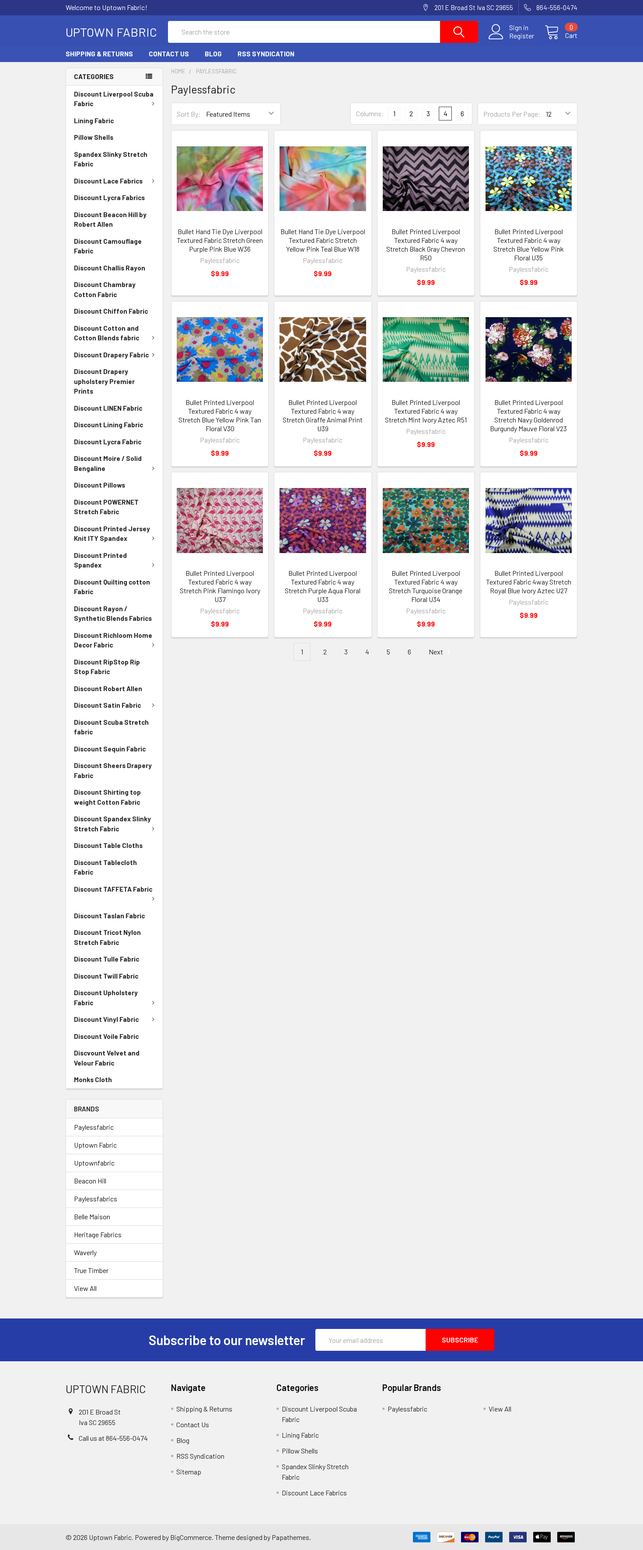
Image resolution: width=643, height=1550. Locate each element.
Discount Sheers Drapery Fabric (113, 770)
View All (85, 1288)
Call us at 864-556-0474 (113, 1438)
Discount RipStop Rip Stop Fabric (107, 667)
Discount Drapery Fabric (111, 355)
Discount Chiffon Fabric (111, 311)
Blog (213, 54)
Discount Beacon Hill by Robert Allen (110, 219)
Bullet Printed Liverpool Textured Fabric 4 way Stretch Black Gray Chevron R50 (425, 244)
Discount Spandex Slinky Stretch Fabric (112, 824)
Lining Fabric (94, 121)
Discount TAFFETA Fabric (113, 889)
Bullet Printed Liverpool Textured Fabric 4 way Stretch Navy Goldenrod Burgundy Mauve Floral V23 (528, 415)
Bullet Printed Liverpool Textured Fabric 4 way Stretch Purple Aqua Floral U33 (322, 586)
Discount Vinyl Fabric (106, 1019)
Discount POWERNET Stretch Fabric (106, 507)
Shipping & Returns (99, 54)
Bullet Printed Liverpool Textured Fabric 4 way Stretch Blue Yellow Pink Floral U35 (528, 244)
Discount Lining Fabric (108, 425)
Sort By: (189, 114)
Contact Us (169, 54)
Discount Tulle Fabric (106, 959)
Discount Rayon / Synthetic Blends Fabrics (113, 614)
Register (521, 36)
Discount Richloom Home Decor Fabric (113, 640)
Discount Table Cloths (108, 845)
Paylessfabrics (95, 1198)
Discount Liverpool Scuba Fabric (114, 99)
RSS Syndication (266, 54)
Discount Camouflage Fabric (108, 246)
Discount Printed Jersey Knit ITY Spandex (112, 534)
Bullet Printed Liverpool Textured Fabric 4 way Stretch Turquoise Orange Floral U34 (425, 586)
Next (436, 651)
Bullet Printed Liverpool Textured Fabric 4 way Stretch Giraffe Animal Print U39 (323, 415)
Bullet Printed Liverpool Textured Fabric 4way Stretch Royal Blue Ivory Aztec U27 (528, 582)
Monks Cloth (93, 1079)
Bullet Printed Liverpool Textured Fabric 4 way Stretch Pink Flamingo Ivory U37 (220, 586)
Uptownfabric (94, 1163)
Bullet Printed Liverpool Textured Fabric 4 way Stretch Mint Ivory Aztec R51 (426, 411)
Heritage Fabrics (98, 1234)
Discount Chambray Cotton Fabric (105, 289)
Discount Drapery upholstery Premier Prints (104, 381)
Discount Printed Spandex (100, 560)
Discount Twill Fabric (106, 976)
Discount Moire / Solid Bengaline (108, 463)
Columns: (370, 113)
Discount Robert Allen (108, 688)
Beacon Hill (90, 1180)
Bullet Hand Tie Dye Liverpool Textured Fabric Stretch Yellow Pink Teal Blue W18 (322, 240)
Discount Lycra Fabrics (109, 197)
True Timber (91, 1270)
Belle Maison (92, 1216)
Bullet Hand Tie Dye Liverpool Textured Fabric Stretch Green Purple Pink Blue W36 (220, 240)
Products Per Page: (512, 114)
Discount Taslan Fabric (109, 916)
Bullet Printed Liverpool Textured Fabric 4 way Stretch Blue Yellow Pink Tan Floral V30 (219, 415)
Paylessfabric (94, 1127)
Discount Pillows (99, 485)
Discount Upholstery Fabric (106, 998)
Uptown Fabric (95, 1145)
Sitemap (188, 1471)
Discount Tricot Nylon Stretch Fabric (107, 937)
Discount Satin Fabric (107, 705)
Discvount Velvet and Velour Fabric (107, 1058)
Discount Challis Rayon (109, 268)
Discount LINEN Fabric (108, 408)
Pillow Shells (93, 137)
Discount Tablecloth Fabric (105, 867)
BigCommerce (191, 1537)
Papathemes (290, 1537)
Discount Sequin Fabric (110, 749)
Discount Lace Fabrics (108, 181)
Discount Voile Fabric (106, 1036)
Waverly (85, 1252)
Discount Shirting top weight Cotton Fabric (107, 797)
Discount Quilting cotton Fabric (112, 587)
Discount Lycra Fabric (107, 442)
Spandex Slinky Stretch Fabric (110, 159)
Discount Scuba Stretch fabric (111, 727)
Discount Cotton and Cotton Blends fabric (106, 333)
